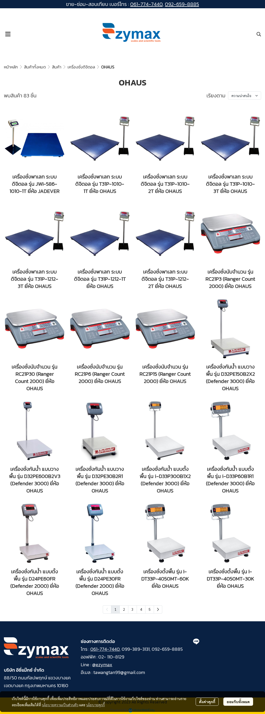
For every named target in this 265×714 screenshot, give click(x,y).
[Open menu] (8, 34)
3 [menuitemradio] (132, 609)
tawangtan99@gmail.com (119, 672)
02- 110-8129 (111, 656)
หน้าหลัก (11, 67)
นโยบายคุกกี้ (95, 704)
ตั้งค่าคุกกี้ (207, 701)
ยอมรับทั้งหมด (238, 701)
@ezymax (102, 664)
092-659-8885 (182, 4)
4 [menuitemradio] (141, 609)
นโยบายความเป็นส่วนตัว (60, 704)
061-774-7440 (146, 4)
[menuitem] (158, 609)
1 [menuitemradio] (115, 609)
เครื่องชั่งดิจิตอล (81, 67)
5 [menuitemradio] (150, 609)
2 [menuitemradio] (124, 609)
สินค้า (56, 67)
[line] (196, 641)
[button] (258, 34)
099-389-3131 (136, 649)
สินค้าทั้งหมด (35, 67)
